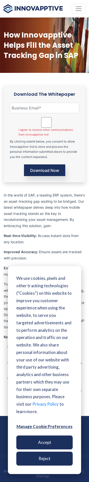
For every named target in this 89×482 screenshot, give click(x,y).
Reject (44, 458)
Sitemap (42, 476)
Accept (44, 442)
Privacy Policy (45, 404)
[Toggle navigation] (79, 9)
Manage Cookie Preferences (44, 426)
